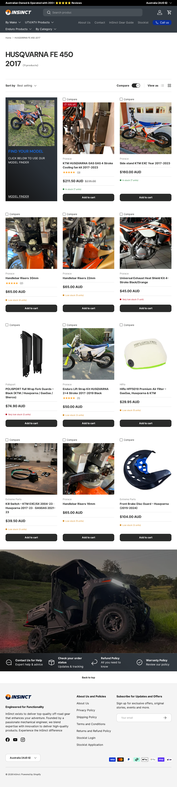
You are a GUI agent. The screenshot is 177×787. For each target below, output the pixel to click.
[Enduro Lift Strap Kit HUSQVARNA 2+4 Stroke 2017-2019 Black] (88, 354)
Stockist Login (86, 738)
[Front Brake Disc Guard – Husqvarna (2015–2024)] (145, 469)
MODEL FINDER (18, 196)
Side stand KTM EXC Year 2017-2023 (145, 163)
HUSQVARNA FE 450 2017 (27, 37)
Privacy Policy (86, 710)
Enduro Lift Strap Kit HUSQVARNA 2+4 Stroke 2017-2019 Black (86, 391)
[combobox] (92, 12)
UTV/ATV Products (37, 22)
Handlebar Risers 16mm (79, 503)
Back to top (88, 677)
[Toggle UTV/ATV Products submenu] (52, 22)
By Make (11, 22)
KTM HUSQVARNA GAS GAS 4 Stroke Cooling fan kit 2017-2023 (88, 165)
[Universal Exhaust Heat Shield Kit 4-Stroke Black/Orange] (145, 243)
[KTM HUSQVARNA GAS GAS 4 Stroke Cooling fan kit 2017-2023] (88, 128)
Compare (123, 85)
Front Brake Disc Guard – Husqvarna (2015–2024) (144, 506)
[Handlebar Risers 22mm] (88, 243)
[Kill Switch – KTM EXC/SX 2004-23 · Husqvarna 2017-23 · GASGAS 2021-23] (31, 469)
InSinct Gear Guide (121, 22)
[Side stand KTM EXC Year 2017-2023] (145, 128)
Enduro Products (16, 29)
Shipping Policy (87, 717)
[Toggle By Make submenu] (19, 22)
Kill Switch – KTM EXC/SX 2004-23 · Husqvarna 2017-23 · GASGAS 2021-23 (30, 508)
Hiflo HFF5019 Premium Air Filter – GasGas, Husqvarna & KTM (143, 391)
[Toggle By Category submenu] (55, 29)
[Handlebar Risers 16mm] (88, 469)
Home (8, 37)
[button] (169, 12)
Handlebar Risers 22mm (79, 278)
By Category (44, 29)
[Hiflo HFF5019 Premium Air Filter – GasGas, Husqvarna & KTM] (145, 354)
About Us (84, 22)
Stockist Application (90, 744)
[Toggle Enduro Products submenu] (30, 29)
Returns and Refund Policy (94, 731)
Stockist (143, 22)
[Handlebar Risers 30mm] (31, 243)
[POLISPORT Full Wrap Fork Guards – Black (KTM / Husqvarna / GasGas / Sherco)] (31, 354)
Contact (100, 22)
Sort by (10, 85)
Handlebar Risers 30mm (22, 278)
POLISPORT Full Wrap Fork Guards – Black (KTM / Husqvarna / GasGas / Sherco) (30, 393)
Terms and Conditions (91, 724)
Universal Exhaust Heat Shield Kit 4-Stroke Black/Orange (144, 280)
